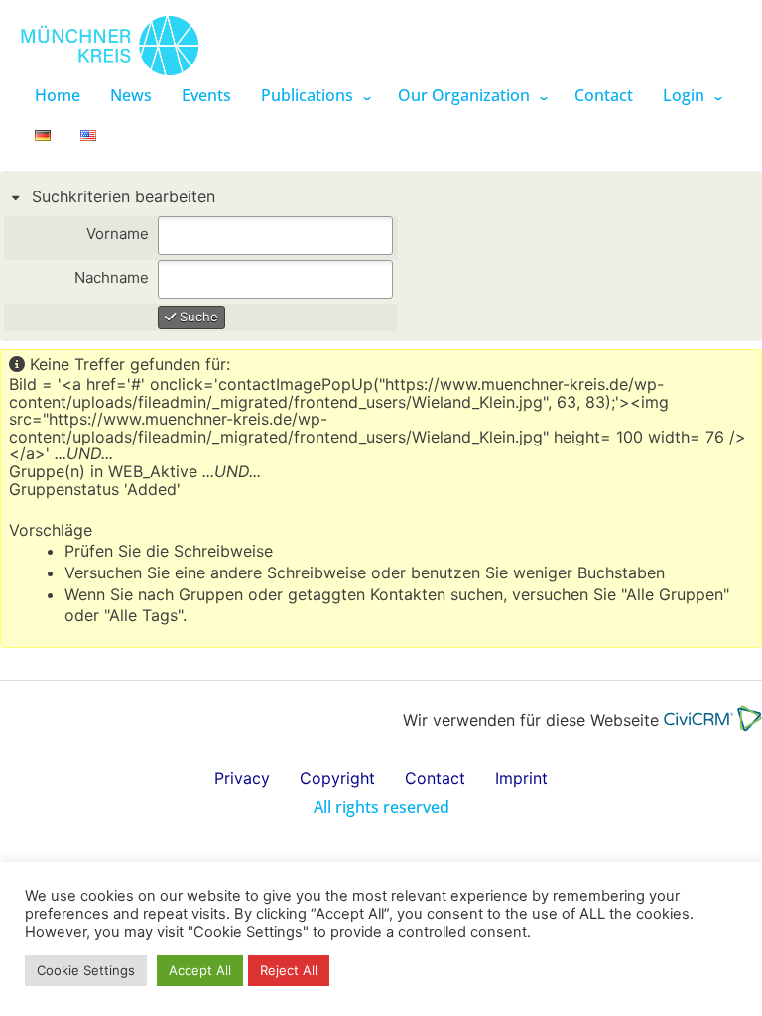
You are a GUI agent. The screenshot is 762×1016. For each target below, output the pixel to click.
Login (683, 95)
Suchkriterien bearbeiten (121, 196)
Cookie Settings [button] (86, 970)
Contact (603, 95)
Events (206, 95)
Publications (307, 95)
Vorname (117, 234)
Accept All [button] (200, 970)
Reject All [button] (289, 970)
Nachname (111, 278)
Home (57, 95)
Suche (197, 316)
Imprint (521, 778)
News (131, 95)
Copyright (337, 778)
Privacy (242, 778)
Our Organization (464, 95)
